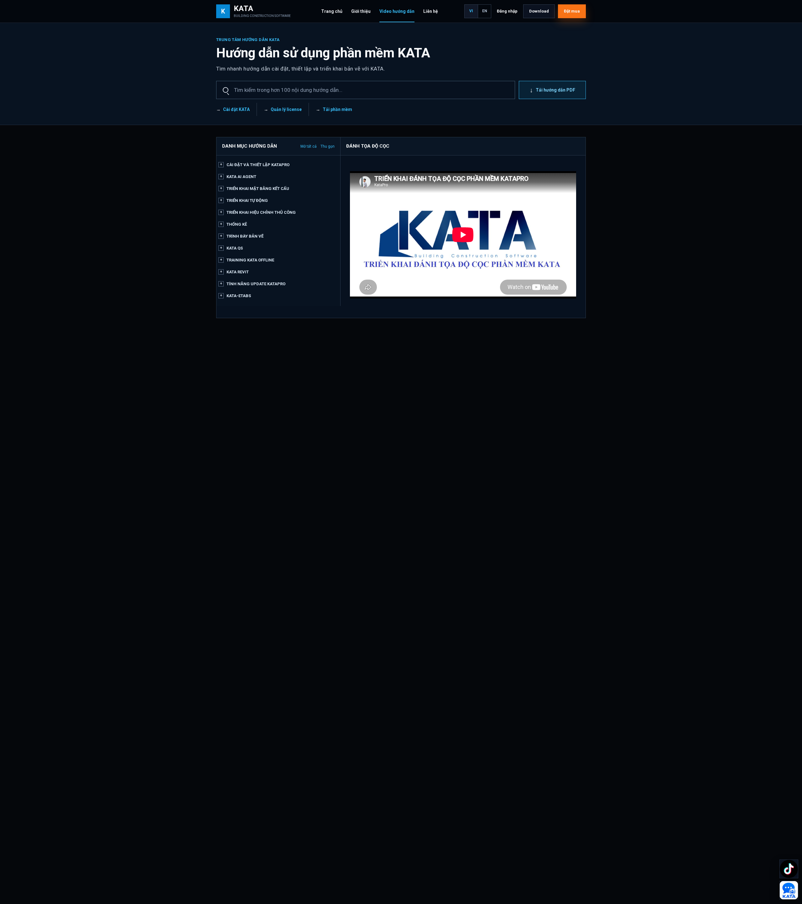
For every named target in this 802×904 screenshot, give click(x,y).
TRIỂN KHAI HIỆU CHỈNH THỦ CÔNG (261, 212)
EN (484, 11)
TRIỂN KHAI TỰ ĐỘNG (247, 200)
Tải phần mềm (337, 109)
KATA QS (235, 248)
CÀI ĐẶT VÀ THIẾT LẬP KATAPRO (258, 164)
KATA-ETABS (239, 295)
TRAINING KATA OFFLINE (250, 260)
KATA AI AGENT (241, 176)
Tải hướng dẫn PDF (552, 90)
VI (471, 11)
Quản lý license (286, 109)
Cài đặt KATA (236, 109)
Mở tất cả (308, 146)
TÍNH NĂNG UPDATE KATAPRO (256, 283)
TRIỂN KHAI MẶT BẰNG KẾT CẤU (258, 188)
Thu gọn (327, 146)
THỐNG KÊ (237, 224)
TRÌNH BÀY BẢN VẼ (245, 236)
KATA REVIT (238, 272)
